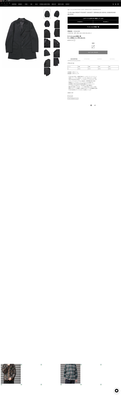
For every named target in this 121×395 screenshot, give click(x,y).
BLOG (80, 21)
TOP (68, 9)
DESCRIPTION (74, 59)
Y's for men (70, 96)
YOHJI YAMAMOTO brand (73, 98)
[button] (11, 374)
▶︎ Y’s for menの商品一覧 (74, 36)
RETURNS (112, 59)
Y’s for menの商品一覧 (93, 27)
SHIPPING (99, 59)
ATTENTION (86, 59)
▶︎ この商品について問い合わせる (76, 38)
